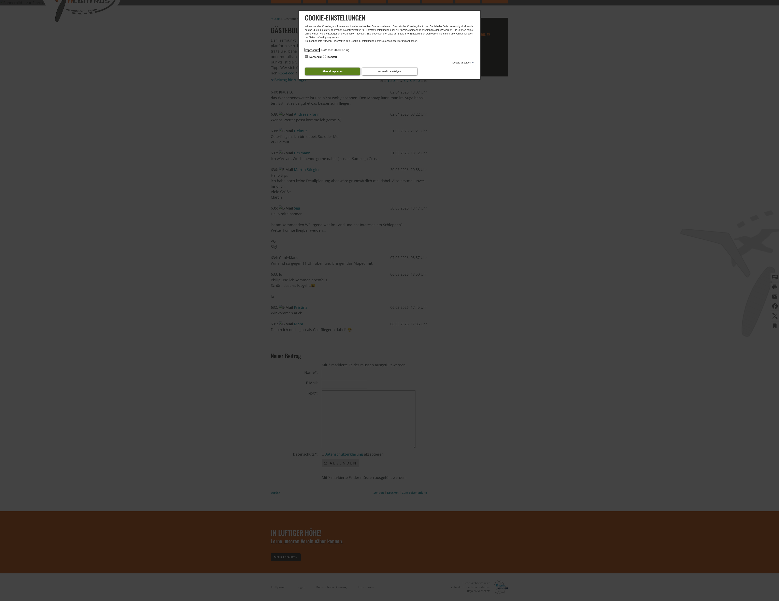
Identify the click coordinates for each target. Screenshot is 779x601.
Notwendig (315, 57)
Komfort (332, 57)
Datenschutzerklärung (335, 50)
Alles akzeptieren (332, 71)
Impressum (312, 50)
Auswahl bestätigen (389, 71)
